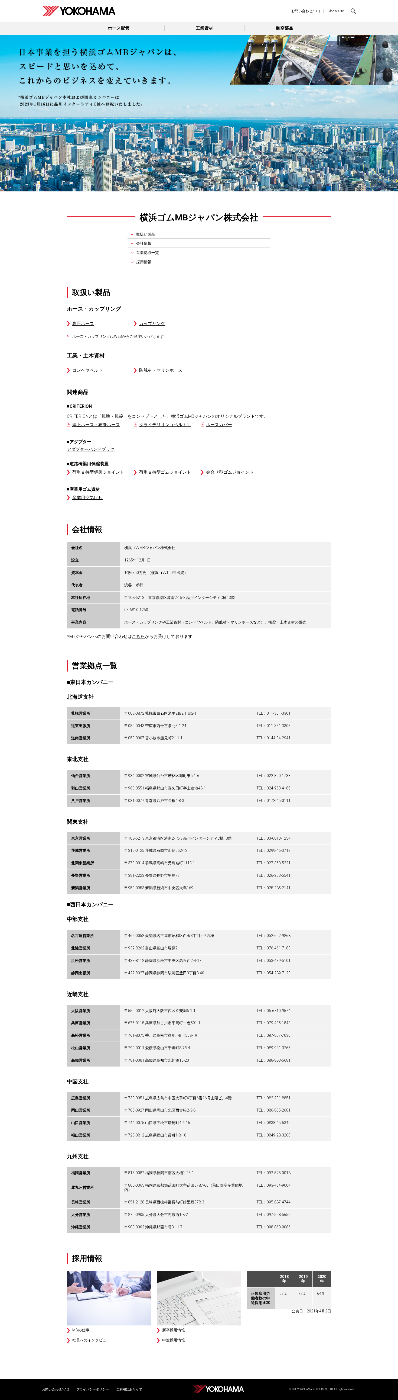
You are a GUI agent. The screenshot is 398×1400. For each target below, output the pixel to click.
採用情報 (143, 262)
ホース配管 (118, 28)
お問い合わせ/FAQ (305, 11)
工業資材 (204, 28)
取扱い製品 (145, 234)
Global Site (336, 11)
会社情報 (143, 243)
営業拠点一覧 (147, 253)
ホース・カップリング (143, 622)
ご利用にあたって (129, 1389)
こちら (138, 636)
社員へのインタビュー (91, 1340)
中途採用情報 (173, 1340)
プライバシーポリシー (92, 1389)
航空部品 (284, 28)
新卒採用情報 (173, 1330)
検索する (353, 11)
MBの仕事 (80, 1330)
